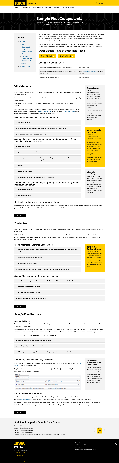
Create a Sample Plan (46, 56)
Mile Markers (23, 41)
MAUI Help (33, 3)
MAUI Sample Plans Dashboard (25, 432)
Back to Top (20, 215)
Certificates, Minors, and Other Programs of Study (27, 58)
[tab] (47, 122)
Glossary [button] (56, 7)
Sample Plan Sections (26, 66)
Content (24, 44)
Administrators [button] (26, 7)
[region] (72, 72)
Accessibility (37, 461)
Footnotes (23, 64)
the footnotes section (26, 399)
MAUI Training (78, 447)
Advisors (16, 7)
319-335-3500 (20, 452)
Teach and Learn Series (68, 7)
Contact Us (78, 443)
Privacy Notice (17, 461)
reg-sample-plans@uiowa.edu (90, 71)
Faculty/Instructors (38, 7)
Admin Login (19, 455)
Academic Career (70, 111)
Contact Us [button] (48, 7)
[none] (47, 122)
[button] (99, 3)
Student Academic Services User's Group (85, 449)
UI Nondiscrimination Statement (27, 461)
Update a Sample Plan (65, 56)
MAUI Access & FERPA (81, 445)
